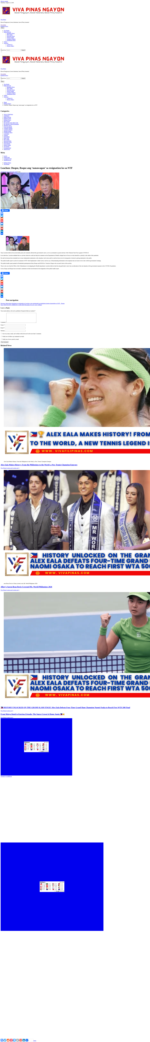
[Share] (75, 233)
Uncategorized (7, 148)
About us (6, 43)
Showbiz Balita (7, 141)
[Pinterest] (75, 221)
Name (3, 325)
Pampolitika (7, 136)
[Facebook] (75, 213)
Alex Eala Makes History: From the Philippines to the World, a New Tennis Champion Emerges (39, 465)
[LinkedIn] (75, 231)
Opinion (6, 135)
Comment (3, 322)
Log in (5, 156)
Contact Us (9, 44)
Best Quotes (7, 121)
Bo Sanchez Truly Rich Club (11, 122)
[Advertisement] (47, 788)
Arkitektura (6, 115)
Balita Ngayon (7, 32)
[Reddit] (75, 218)
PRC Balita (9, 34)
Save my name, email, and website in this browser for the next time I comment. (21, 333)
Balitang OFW (7, 118)
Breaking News (11, 33)
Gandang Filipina (11, 39)
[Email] (75, 226)
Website (3, 330)
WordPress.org (7, 160)
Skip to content (4, 1)
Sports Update (10, 37)
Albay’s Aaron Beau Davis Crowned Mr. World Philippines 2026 (26, 587)
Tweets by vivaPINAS (6, 776)
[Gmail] (75, 228)
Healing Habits (7, 131)
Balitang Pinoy (7, 120)
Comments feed (7, 158)
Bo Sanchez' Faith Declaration (11, 124)
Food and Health (8, 127)
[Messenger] (75, 223)
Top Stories (6, 30)
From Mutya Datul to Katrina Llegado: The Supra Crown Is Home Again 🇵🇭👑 (33, 714)
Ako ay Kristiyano (8, 114)
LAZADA (6, 134)
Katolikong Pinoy (11, 40)
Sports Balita (7, 143)
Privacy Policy (10, 46)
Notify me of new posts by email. (10, 339)
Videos (5, 41)
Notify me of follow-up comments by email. (13, 336)
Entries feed (7, 157)
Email (2, 328)
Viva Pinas (3, 19)
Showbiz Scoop (11, 36)
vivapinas (3, 171)
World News (7, 149)
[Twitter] (75, 216)
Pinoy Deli (6, 138)
